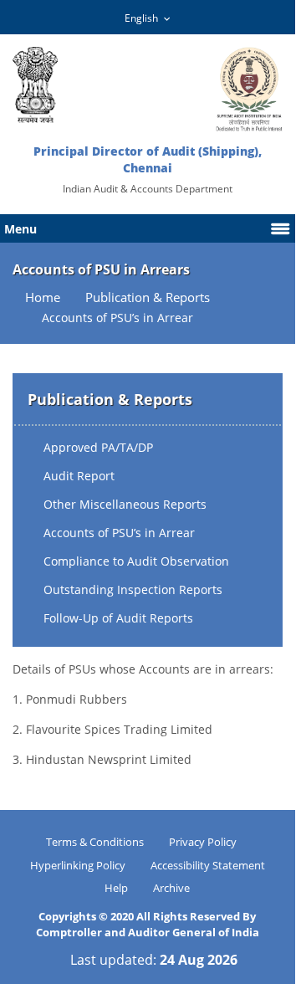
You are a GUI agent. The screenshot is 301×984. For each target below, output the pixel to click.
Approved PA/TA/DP (98, 447)
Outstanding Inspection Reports (132, 589)
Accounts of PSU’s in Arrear (119, 533)
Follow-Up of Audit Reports (118, 618)
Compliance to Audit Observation (136, 561)
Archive (171, 887)
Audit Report (79, 476)
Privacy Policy (203, 841)
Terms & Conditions (95, 841)
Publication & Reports (147, 297)
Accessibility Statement (207, 865)
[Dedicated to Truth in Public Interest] (35, 85)
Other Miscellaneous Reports (125, 504)
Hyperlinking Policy (77, 865)
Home (42, 297)
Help (116, 887)
